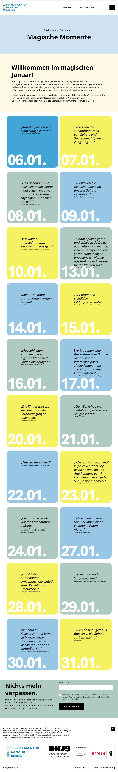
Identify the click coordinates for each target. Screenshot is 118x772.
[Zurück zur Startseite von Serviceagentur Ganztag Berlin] (23, 752)
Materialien (66, 7)
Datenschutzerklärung (104, 767)
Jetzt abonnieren (71, 706)
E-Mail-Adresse (65, 682)
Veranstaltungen (87, 7)
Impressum (79, 767)
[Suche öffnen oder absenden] (104, 7)
